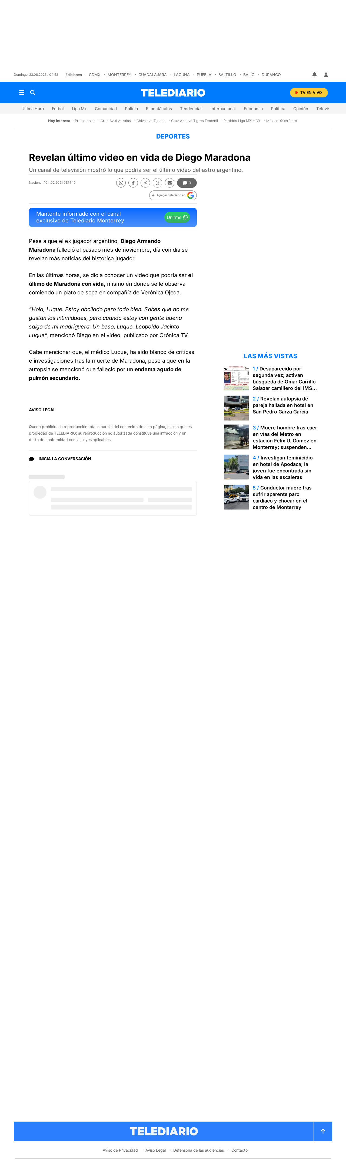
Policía (131, 108)
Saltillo (227, 74)
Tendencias (191, 108)
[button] (173, 195)
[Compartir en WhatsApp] (121, 183)
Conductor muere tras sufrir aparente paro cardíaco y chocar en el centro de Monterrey (282, 497)
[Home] (173, 93)
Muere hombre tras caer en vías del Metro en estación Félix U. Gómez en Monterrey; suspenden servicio (285, 440)
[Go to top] (323, 1131)
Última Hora (32, 108)
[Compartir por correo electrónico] (169, 183)
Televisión (326, 108)
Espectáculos (159, 108)
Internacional (223, 108)
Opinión (300, 108)
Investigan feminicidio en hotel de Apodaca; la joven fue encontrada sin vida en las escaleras (283, 467)
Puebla (204, 74)
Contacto (239, 1150)
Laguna (182, 74)
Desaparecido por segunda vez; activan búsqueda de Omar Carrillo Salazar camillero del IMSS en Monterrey (284, 381)
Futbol (58, 108)
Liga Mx (79, 108)
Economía (253, 108)
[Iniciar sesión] (326, 74)
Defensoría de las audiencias (198, 1150)
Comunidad (106, 108)
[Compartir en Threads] (157, 183)
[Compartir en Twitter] (145, 183)
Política (278, 108)
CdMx (95, 74)
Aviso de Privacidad (120, 1150)
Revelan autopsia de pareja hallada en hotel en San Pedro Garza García (283, 405)
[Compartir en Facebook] (133, 183)
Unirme (174, 217)
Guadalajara (152, 74)
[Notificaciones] (315, 74)
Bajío (249, 74)
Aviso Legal (155, 1150)
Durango (271, 74)
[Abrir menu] (21, 92)
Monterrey (119, 74)
